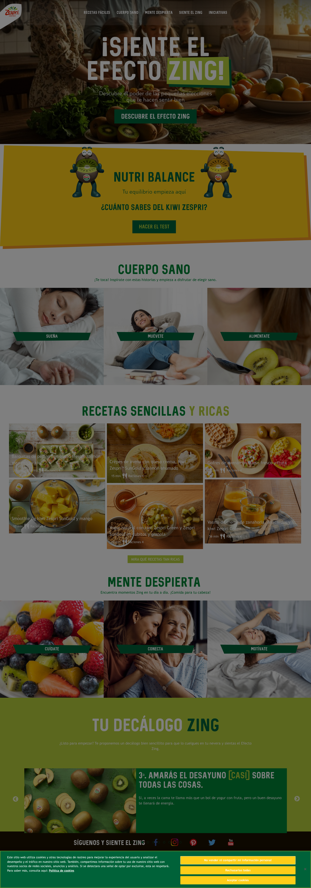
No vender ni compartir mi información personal (238, 860)
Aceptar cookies (238, 880)
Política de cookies (61, 870)
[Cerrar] (305, 869)
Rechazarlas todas (238, 870)
